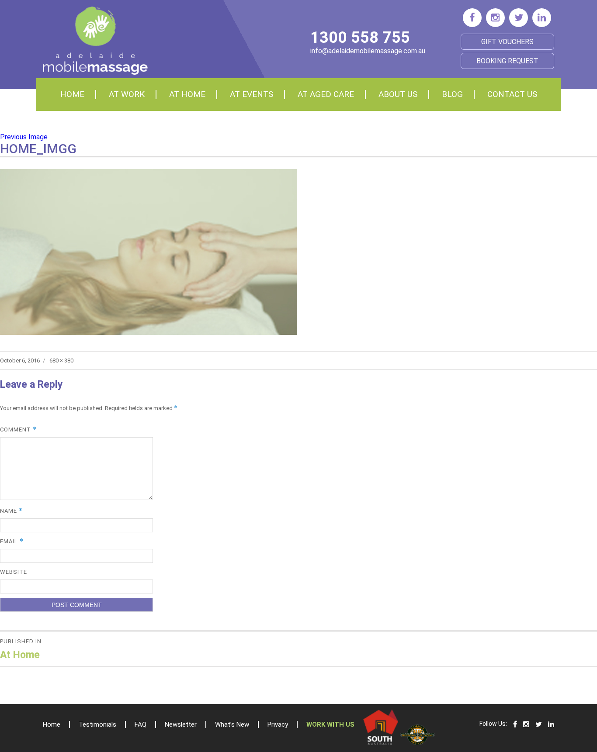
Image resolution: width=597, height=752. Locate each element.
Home (72, 94)
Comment (18, 429)
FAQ (140, 724)
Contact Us (512, 94)
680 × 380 (61, 360)
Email (12, 541)
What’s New (232, 724)
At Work (127, 94)
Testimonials (97, 724)
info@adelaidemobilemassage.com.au (367, 51)
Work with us (330, 724)
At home (187, 94)
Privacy (277, 724)
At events (251, 94)
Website (13, 572)
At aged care (326, 94)
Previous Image (24, 137)
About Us (397, 94)
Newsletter (181, 724)
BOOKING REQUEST (507, 61)
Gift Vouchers (507, 42)
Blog (452, 94)
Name (11, 510)
